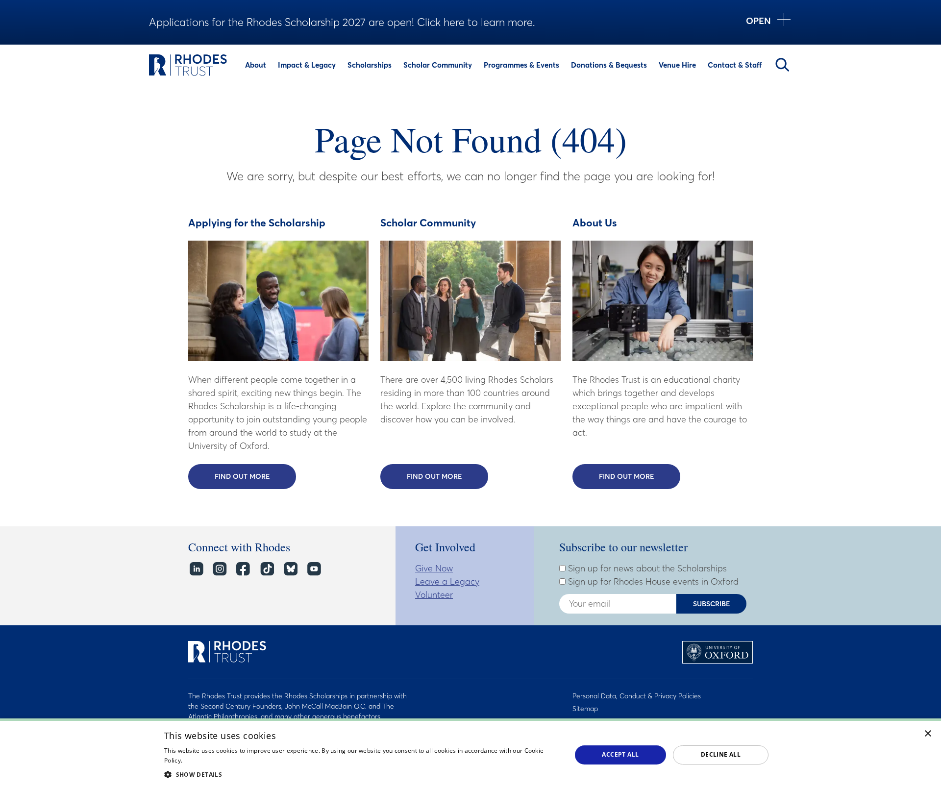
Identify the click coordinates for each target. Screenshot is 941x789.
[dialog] (470, 753)
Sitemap (585, 708)
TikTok (266, 569)
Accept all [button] (620, 754)
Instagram (219, 569)
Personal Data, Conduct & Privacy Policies (636, 695)
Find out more (255, 476)
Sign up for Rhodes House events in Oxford (652, 581)
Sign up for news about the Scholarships (646, 568)
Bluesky (289, 569)
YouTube (313, 569)
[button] (361, 774)
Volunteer (434, 594)
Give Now (434, 568)
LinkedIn (195, 569)
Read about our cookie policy (225, 760)
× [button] (928, 734)
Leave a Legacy (447, 581)
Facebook (242, 569)
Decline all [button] (721, 754)
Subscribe (711, 603)
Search (782, 65)
